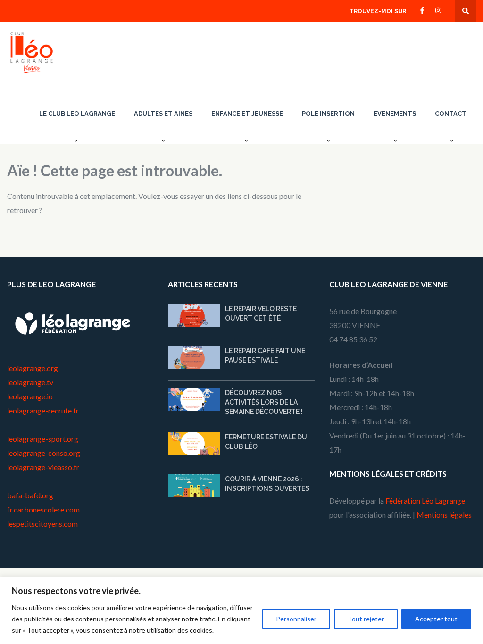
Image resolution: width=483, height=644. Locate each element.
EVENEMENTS (395, 113)
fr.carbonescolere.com (43, 509)
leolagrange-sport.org (42, 438)
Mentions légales (444, 514)
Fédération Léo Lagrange (425, 500)
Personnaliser (296, 619)
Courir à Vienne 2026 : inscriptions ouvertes (267, 483)
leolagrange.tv (30, 382)
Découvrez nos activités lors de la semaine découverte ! (264, 402)
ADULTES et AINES (163, 113)
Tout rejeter (366, 619)
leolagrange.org (32, 367)
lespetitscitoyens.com (42, 523)
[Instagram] (438, 9)
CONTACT (450, 113)
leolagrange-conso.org (43, 452)
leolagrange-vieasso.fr (43, 466)
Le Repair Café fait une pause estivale (265, 355)
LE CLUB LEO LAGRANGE (77, 113)
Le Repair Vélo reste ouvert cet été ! (261, 313)
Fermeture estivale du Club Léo (266, 441)
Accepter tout (436, 619)
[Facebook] (422, 9)
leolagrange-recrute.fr (43, 410)
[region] (241, 610)
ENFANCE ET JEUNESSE (247, 113)
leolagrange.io (30, 396)
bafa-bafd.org (30, 495)
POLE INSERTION (328, 113)
